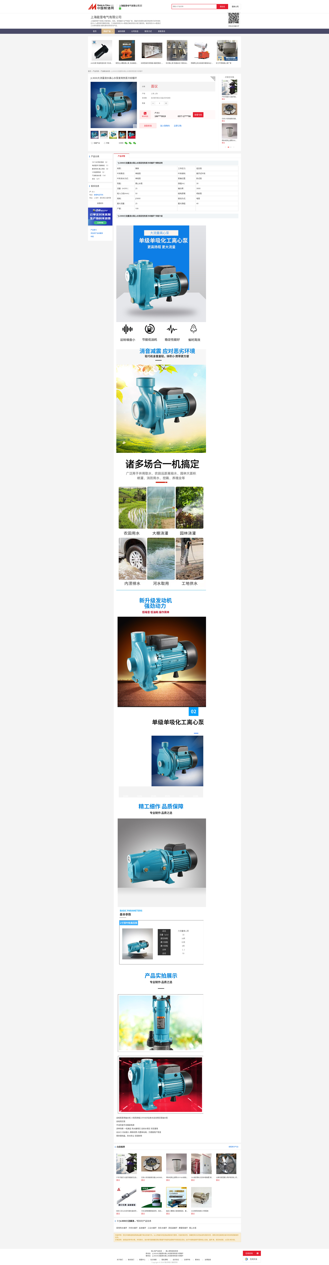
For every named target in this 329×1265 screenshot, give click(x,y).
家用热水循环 (121, 1228)
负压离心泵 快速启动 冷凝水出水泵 (178, 63)
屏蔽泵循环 (183, 1228)
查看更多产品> (234, 1147)
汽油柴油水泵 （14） (99, 175)
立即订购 (177, 125)
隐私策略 (165, 1260)
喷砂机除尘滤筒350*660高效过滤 (233, 140)
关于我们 (120, 1260)
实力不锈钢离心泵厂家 (223, 63)
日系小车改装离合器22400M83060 (234, 119)
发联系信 (148, 125)
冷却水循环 (133, 1228)
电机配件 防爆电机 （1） (100, 165)
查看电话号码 (98, 195)
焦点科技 (167, 1262)
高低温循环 (172, 1228)
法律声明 (187, 1260)
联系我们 (131, 1260)
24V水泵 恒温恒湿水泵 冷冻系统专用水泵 (105, 63)
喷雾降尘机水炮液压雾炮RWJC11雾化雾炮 (205, 63)
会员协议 (176, 1260)
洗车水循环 (162, 1228)
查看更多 (100, 203)
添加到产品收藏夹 (97, 233)
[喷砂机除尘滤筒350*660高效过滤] (229, 131)
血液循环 (142, 1228)
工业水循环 (152, 1228)
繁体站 (197, 1260)
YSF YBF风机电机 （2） (100, 162)
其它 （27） (96, 179)
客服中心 (142, 1260)
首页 (89, 71)
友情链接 (208, 1260)
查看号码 (198, 114)
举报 (107, 143)
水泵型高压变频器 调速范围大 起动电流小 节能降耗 (158, 63)
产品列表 (96, 71)
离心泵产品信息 (156, 1251)
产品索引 (94, 230)
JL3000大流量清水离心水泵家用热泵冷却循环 (167, 1253)
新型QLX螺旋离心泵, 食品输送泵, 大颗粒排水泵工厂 (133, 63)
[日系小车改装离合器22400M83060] (229, 109)
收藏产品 (96, 143)
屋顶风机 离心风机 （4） (100, 169)
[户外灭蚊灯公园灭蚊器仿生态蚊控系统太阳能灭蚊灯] (229, 87)
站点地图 (153, 1260)
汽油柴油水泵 (105, 71)
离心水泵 (192, 1228)
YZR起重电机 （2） (98, 172)
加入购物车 (165, 125)
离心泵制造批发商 (172, 1251)
